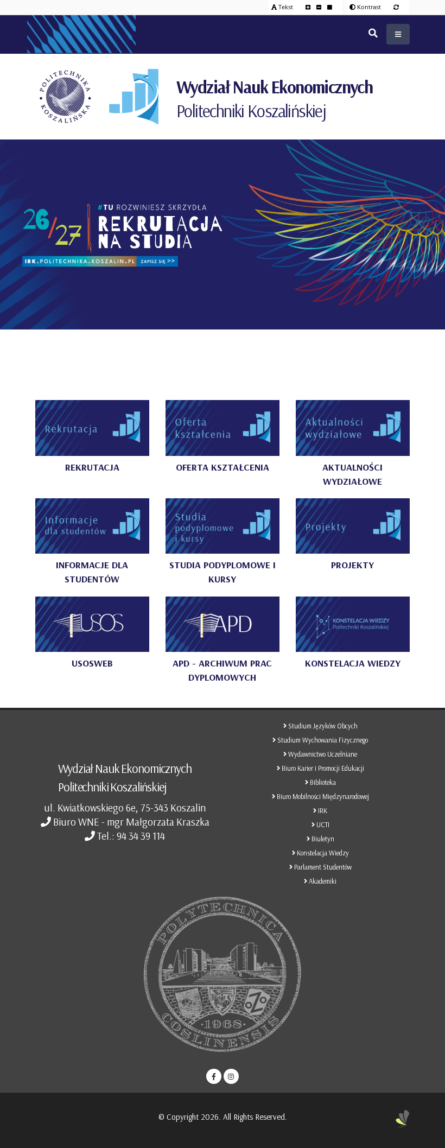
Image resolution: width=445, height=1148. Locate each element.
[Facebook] (213, 1076)
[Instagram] (231, 1076)
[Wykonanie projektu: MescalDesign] (403, 1123)
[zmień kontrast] (396, 7)
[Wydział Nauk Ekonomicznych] (133, 96)
